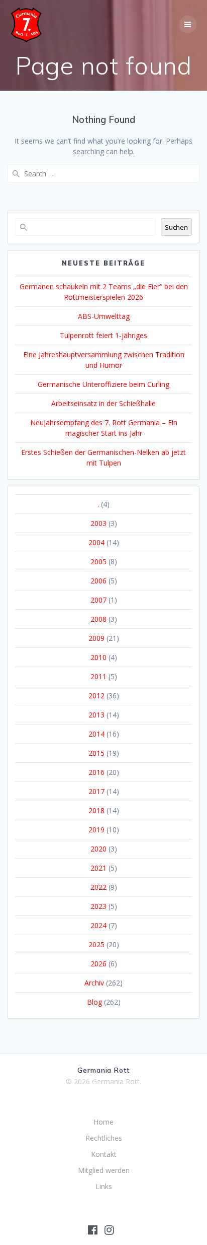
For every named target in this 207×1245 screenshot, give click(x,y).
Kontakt (104, 1154)
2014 (96, 734)
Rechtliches (103, 1138)
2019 (96, 829)
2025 (96, 944)
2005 (98, 561)
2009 (96, 638)
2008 (98, 619)
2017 (96, 791)
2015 (96, 753)
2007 (98, 600)
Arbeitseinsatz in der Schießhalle (103, 403)
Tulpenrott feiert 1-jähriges (103, 335)
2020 (98, 849)
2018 (96, 810)
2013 (96, 714)
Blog (94, 1002)
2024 (98, 925)
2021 (98, 868)
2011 (98, 676)
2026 (98, 963)
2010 (98, 657)
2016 (96, 772)
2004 (96, 542)
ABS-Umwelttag (104, 316)
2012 (96, 695)
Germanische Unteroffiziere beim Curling (103, 384)
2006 (98, 580)
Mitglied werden (104, 1170)
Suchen (176, 227)
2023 (98, 906)
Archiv (94, 983)
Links (103, 1186)
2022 (98, 887)
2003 (98, 523)
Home (103, 1122)
